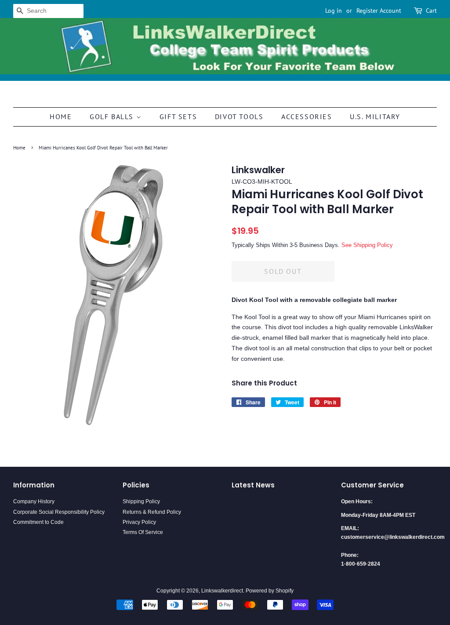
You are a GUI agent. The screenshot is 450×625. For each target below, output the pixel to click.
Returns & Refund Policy (152, 512)
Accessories (306, 116)
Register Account (378, 11)
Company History (33, 501)
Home (61, 116)
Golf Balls (113, 116)
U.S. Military (375, 116)
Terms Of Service (143, 532)
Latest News (253, 485)
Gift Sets (178, 116)
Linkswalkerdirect (222, 591)
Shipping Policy (141, 501)
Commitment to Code (38, 522)
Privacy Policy (139, 522)
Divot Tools (239, 116)
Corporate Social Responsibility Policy (59, 512)
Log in (333, 11)
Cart (431, 11)
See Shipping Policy (367, 245)
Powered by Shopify (270, 591)
